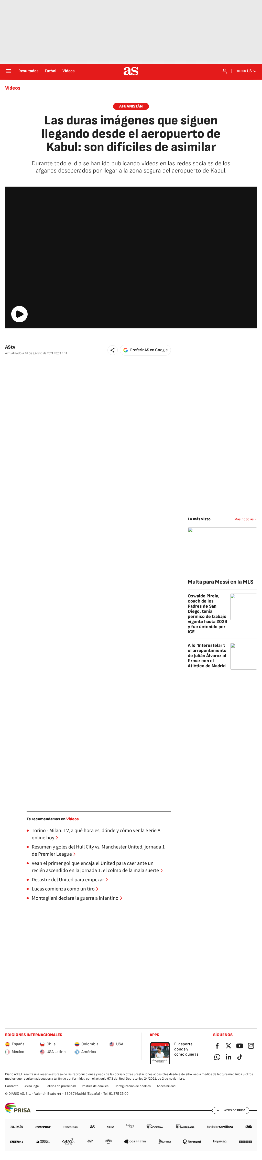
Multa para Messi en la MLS (221, 581)
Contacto (11, 1086)
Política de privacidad (61, 1086)
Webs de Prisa (234, 1110)
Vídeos (68, 71)
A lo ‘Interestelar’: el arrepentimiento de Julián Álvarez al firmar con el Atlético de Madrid (207, 656)
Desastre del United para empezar (68, 879)
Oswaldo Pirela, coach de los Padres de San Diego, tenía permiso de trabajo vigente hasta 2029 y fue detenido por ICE (207, 614)
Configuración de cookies (133, 1086)
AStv (10, 347)
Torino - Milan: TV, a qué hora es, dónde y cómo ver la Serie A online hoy (96, 834)
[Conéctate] (224, 71)
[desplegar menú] (8, 71)
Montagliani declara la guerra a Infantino (75, 898)
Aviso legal (32, 1086)
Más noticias (244, 519)
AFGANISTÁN (131, 106)
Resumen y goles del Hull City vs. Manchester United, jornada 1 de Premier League (98, 850)
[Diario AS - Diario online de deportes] (131, 71)
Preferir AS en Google (149, 350)
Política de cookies (95, 1086)
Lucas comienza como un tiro (63, 889)
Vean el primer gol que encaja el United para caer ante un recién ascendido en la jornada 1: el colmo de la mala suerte (95, 867)
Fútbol (50, 71)
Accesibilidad (166, 1086)
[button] (112, 350)
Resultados (28, 71)
